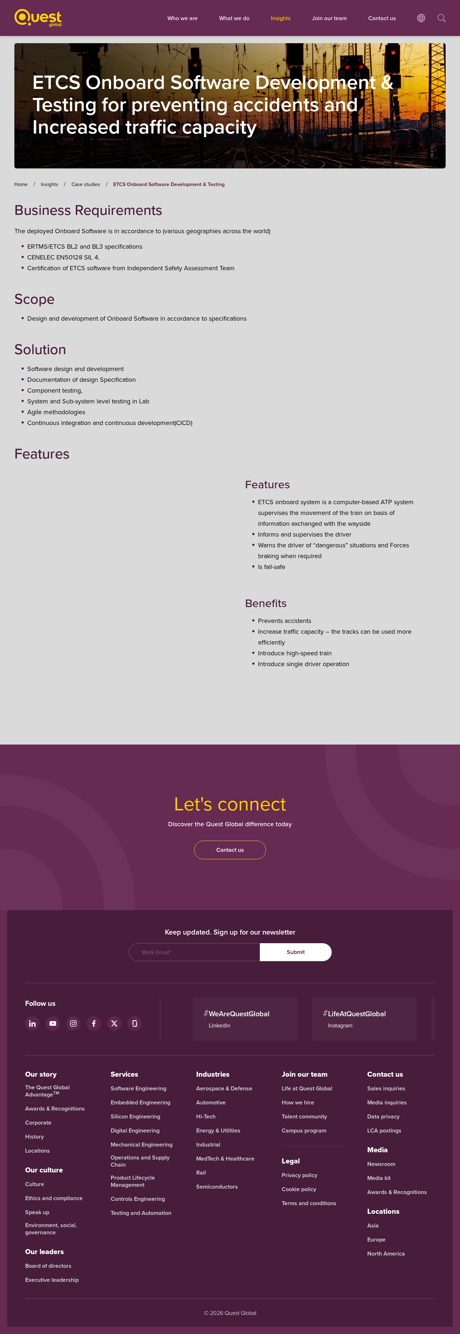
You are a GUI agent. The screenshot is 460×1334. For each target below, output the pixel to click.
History (34, 1136)
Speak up (37, 1212)
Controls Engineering (138, 1199)
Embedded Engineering (140, 1102)
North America (386, 1253)
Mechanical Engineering (141, 1144)
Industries (213, 1074)
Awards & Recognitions (55, 1108)
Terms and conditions (309, 1203)
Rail (201, 1172)
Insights (280, 18)
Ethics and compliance (54, 1198)
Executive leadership (52, 1280)
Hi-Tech (206, 1116)
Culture (34, 1184)
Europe (376, 1239)
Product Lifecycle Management (133, 1181)
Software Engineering (138, 1088)
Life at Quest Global (307, 1088)
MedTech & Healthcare (225, 1158)
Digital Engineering (135, 1130)
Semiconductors (217, 1186)
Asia (373, 1225)
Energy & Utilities (218, 1130)
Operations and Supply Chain (140, 1161)
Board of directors (48, 1266)
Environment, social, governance (51, 1229)
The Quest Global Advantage (47, 1091)
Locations (37, 1150)
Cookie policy (299, 1189)
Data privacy (383, 1116)
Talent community (304, 1116)
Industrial (208, 1144)
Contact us (230, 850)
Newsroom (381, 1164)
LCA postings (384, 1130)
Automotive (211, 1102)
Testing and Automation (141, 1213)
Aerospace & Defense (225, 1088)
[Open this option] (421, 25)
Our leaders (44, 1251)
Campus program (304, 1130)
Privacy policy (299, 1175)
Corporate (38, 1122)
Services (124, 1074)
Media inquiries (387, 1102)
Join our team (329, 18)
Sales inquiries (386, 1088)
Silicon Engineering (135, 1116)
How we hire (298, 1102)
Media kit (379, 1178)
